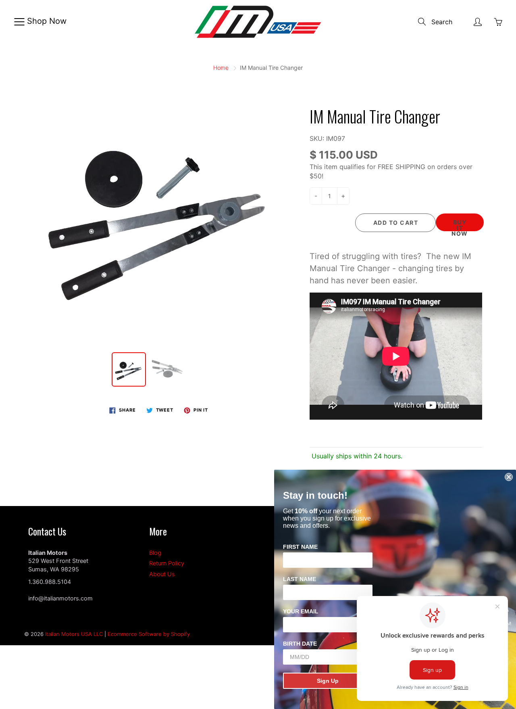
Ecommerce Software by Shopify (149, 634)
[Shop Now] (19, 22)
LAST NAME (299, 579)
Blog (155, 552)
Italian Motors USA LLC (74, 634)
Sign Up (328, 681)
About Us (162, 574)
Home (221, 67)
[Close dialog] (509, 477)
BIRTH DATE (300, 643)
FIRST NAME (300, 547)
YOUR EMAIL (300, 611)
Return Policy (166, 563)
